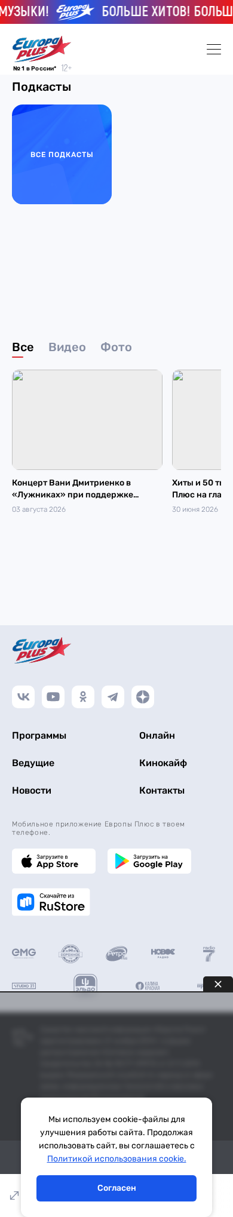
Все (23, 347)
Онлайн (157, 735)
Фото (116, 347)
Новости (31, 790)
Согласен (116, 1188)
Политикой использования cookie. (116, 1159)
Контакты (162, 790)
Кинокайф (163, 763)
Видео (67, 347)
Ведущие (33, 763)
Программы (39, 735)
